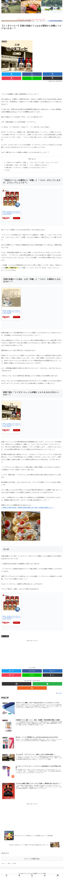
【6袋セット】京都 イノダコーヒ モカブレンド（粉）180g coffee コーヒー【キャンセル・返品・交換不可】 (11, 213)
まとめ (8, 170)
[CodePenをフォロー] (16, 684)
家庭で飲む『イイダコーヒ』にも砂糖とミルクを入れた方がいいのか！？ (26, 167)
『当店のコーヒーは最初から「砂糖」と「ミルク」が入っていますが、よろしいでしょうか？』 (32, 162)
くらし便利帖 (5, 636)
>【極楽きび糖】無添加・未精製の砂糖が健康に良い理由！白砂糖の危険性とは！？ (27, 507)
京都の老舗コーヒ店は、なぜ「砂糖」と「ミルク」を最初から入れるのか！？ (27, 165)
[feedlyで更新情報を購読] (47, 684)
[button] (59, 424)
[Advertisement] (32, 34)
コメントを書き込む (32, 859)
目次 (29, 159)
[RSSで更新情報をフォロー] (32, 688)
